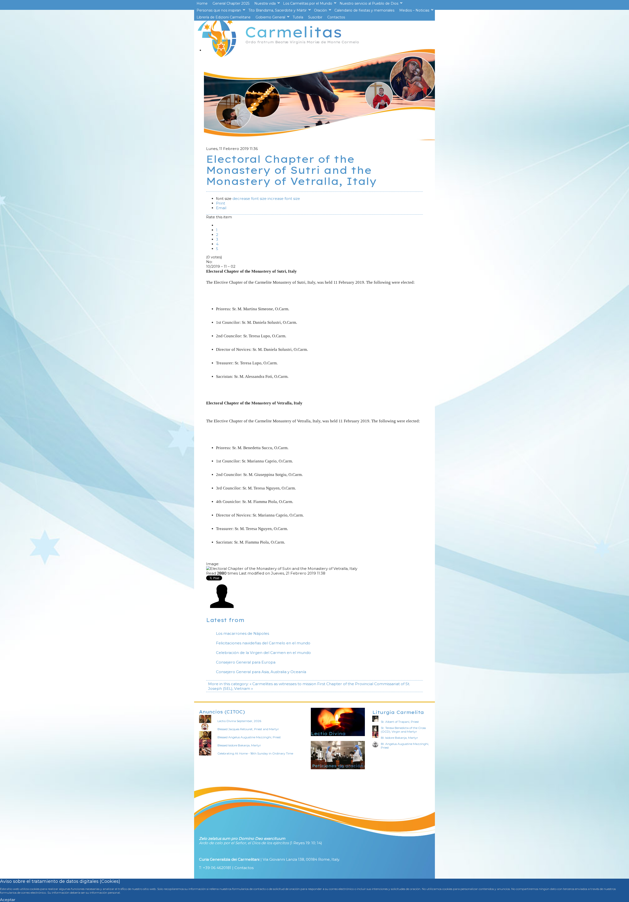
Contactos (244, 867)
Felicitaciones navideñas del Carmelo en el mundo (263, 643)
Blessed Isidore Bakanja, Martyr (239, 745)
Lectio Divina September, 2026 (239, 721)
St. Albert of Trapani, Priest (400, 722)
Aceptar (7, 899)
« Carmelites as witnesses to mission (283, 683)
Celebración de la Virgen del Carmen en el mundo (263, 652)
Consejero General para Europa (245, 662)
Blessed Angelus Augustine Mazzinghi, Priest (249, 737)
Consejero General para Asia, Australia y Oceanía (261, 671)
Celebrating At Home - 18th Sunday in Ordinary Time (255, 753)
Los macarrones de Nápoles (242, 633)
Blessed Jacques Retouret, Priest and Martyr (248, 729)
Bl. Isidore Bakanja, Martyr (399, 737)
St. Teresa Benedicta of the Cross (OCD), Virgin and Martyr (403, 729)
